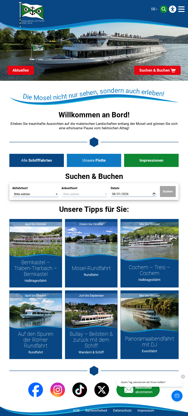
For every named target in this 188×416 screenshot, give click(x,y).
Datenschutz (122, 410)
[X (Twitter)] (101, 389)
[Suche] (163, 9)
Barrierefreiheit (96, 410)
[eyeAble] (172, 9)
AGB (76, 410)
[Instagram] (57, 389)
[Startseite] (32, 15)
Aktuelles (20, 70)
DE (153, 9)
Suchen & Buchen (154, 70)
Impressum (146, 410)
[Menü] (181, 9)
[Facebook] (35, 389)
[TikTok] (79, 389)
